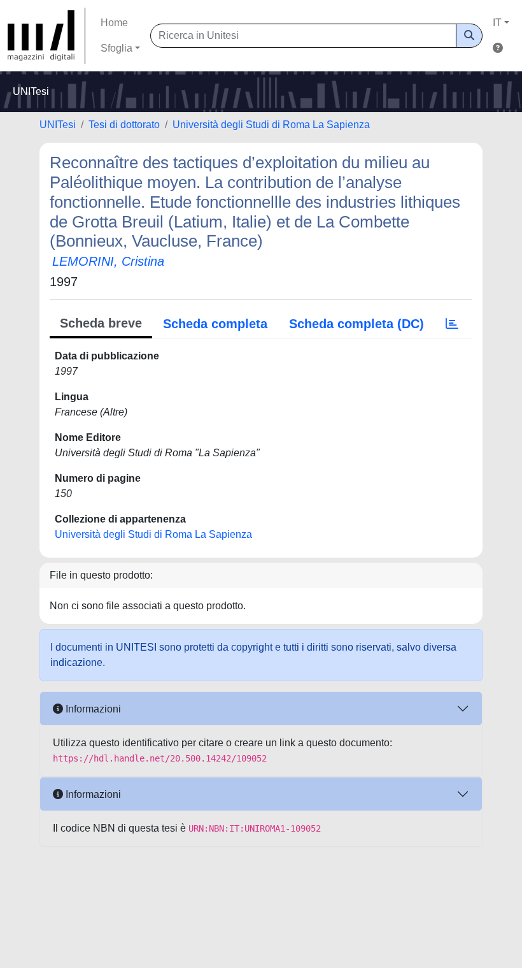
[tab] (452, 323)
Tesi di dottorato (124, 124)
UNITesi (57, 124)
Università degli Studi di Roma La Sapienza (271, 124)
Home (114, 22)
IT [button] (497, 22)
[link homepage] (46, 36)
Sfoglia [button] (116, 48)
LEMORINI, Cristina (108, 261)
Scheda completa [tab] (215, 324)
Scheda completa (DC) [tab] (356, 324)
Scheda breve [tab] (101, 323)
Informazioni (92, 709)
